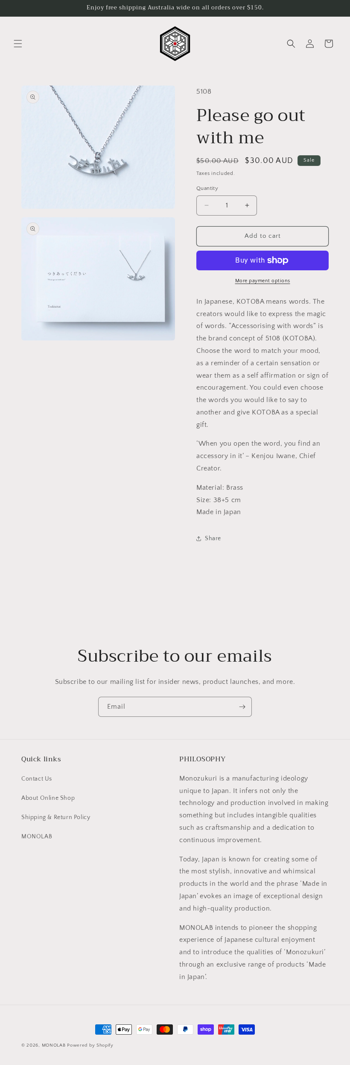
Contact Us (36, 778)
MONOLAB (36, 836)
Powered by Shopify (90, 1045)
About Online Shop (48, 798)
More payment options (262, 281)
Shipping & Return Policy (55, 817)
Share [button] (213, 538)
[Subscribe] (242, 707)
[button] (18, 43)
